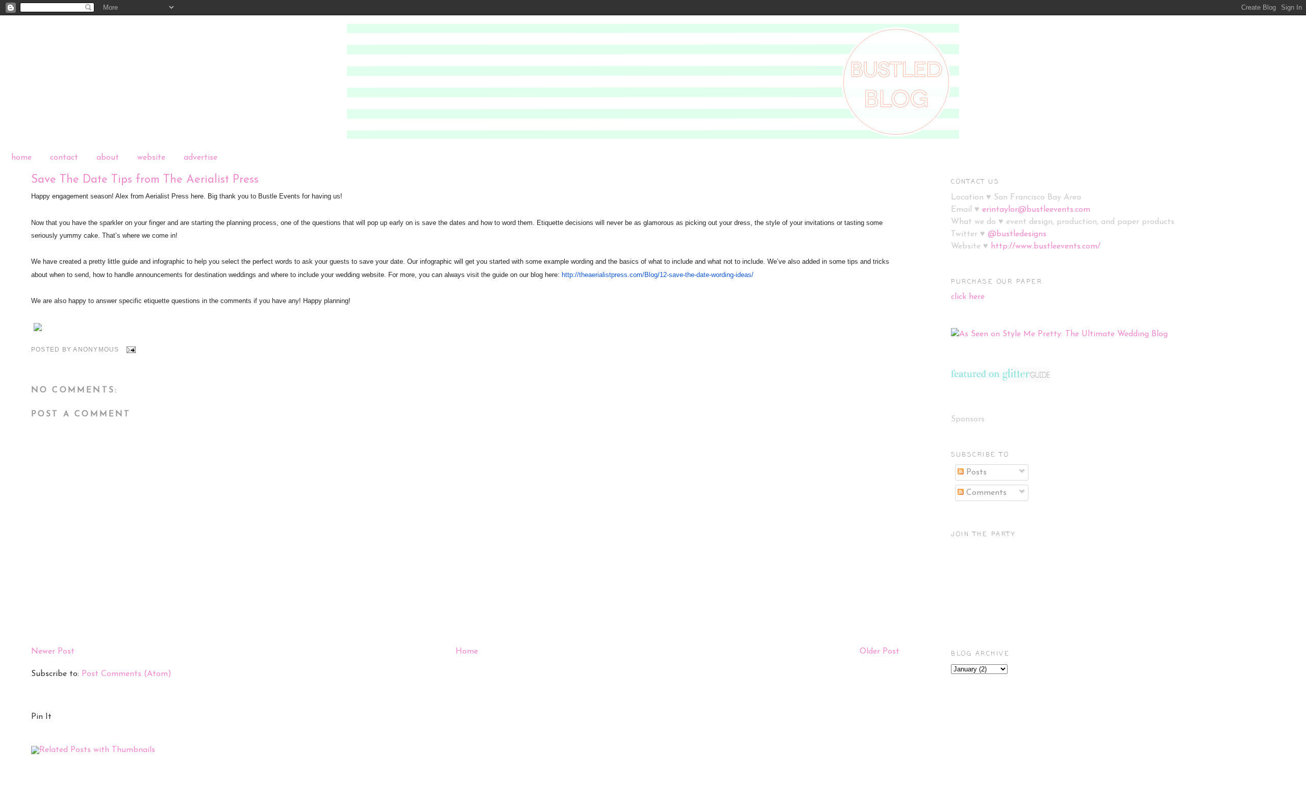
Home (467, 651)
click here (968, 297)
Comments (985, 493)
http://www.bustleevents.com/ (1045, 246)
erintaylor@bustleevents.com (1036, 210)
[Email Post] (130, 349)
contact (64, 158)
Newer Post (52, 651)
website (151, 158)
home (21, 158)
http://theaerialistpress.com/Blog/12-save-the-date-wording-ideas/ (658, 275)
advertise (200, 158)
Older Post (879, 651)
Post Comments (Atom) (126, 674)
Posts (975, 472)
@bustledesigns (1017, 234)
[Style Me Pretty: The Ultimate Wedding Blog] (1059, 334)
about (107, 158)
